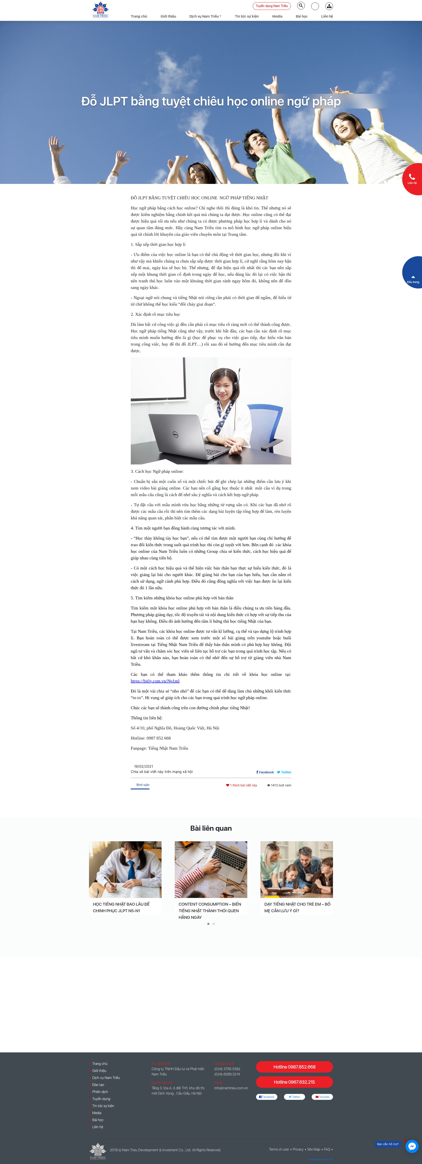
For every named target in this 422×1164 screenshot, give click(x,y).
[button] (315, 6)
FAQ (327, 1149)
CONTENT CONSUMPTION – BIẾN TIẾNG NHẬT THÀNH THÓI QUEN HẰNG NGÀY (210, 911)
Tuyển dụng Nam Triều (272, 6)
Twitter (295, 1097)
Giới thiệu (168, 16)
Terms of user (279, 1149)
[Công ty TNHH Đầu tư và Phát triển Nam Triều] (100, 9)
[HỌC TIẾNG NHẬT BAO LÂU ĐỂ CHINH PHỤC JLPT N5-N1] (125, 869)
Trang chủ (139, 16)
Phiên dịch (100, 1092)
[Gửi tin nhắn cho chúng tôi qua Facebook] (412, 1146)
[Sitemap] (329, 6)
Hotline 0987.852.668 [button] (295, 1067)
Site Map (313, 1149)
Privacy (298, 1149)
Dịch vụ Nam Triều (204, 16)
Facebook (268, 1097)
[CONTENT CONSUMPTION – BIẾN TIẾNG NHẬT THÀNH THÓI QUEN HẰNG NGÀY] (211, 869)
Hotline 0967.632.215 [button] (294, 1082)
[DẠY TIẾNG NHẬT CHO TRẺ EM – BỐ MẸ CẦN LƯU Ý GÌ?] (296, 869)
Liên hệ (327, 16)
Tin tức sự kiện (247, 16)
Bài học (302, 16)
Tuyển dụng (101, 1099)
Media (277, 16)
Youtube (323, 1097)
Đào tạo (98, 1085)
